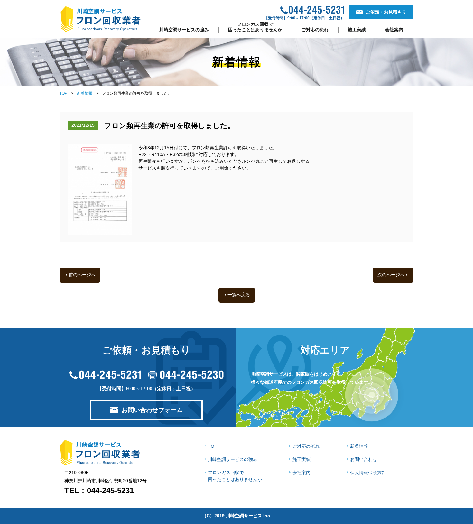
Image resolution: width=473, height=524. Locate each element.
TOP (63, 93)
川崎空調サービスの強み (184, 29)
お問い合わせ (363, 459)
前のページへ (82, 274)
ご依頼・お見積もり (386, 11)
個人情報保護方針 (368, 472)
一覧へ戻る (238, 294)
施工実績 (357, 29)
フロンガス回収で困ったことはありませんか (255, 27)
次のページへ (390, 274)
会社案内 (394, 29)
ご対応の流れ (315, 29)
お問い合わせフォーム (152, 410)
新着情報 (84, 93)
